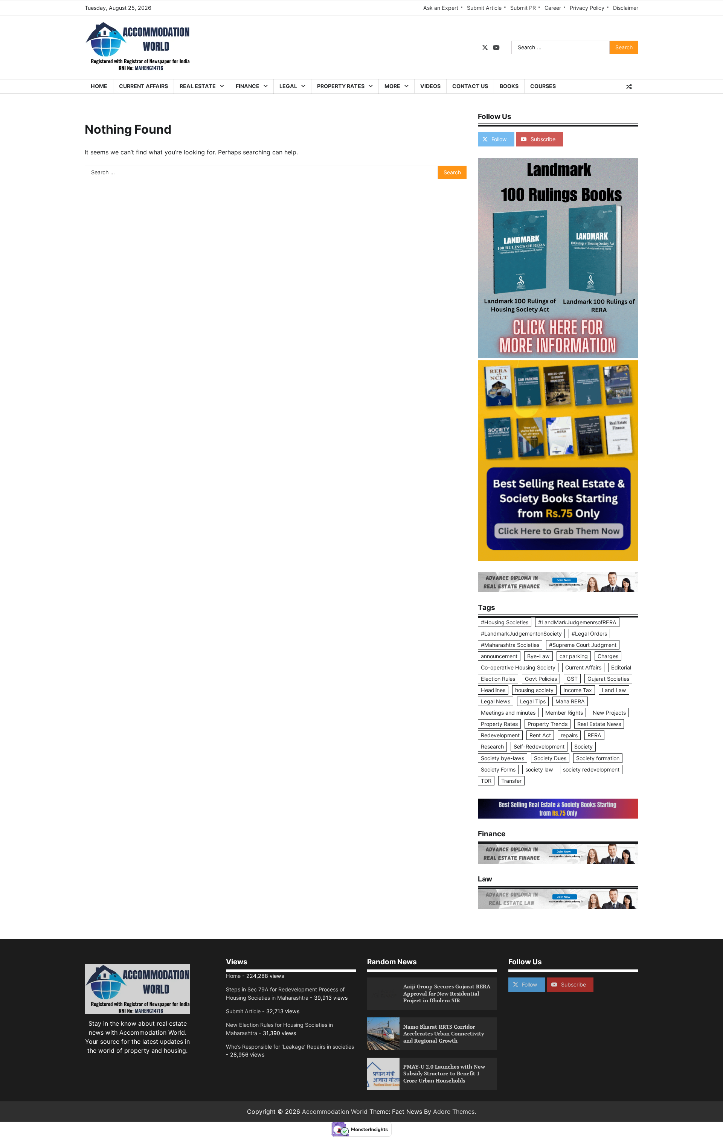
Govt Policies (541, 678)
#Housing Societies (504, 622)
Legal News (495, 701)
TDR (486, 781)
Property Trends (547, 724)
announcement (499, 656)
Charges (608, 656)
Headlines (493, 690)
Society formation (597, 758)
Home (99, 86)
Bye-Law (538, 656)
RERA (594, 735)
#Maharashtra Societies (510, 645)
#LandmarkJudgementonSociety (521, 633)
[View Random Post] (629, 86)
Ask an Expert (440, 8)
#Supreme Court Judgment (582, 645)
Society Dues (550, 758)
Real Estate (198, 86)
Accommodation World (335, 1111)
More (392, 86)
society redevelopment (591, 769)
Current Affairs (143, 86)
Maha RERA (570, 701)
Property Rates (341, 86)
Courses (543, 86)
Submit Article (484, 8)
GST (572, 678)
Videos (430, 86)
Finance (247, 86)
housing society (534, 690)
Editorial (621, 667)
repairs (569, 735)
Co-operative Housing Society (518, 667)
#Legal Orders (589, 633)
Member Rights (564, 712)
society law (539, 769)
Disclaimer (625, 8)
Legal (288, 86)
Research (492, 746)
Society (583, 746)
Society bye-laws (502, 758)
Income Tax (577, 690)
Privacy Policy (587, 8)
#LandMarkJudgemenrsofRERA (577, 622)
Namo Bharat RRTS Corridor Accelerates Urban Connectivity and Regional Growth (443, 1033)
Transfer (511, 781)
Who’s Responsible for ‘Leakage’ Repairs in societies (290, 1046)
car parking (574, 656)
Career (553, 8)
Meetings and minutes (508, 712)
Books (509, 86)
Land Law (614, 690)
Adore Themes (453, 1111)
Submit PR (523, 8)
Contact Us (470, 86)
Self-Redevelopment (539, 746)
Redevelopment (500, 735)
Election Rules (498, 678)
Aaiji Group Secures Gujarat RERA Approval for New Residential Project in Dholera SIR (446, 993)
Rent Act (540, 735)
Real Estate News (599, 724)
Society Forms (498, 769)
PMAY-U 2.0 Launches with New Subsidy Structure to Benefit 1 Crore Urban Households (444, 1073)
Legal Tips (533, 701)
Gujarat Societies (608, 678)
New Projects (609, 712)
